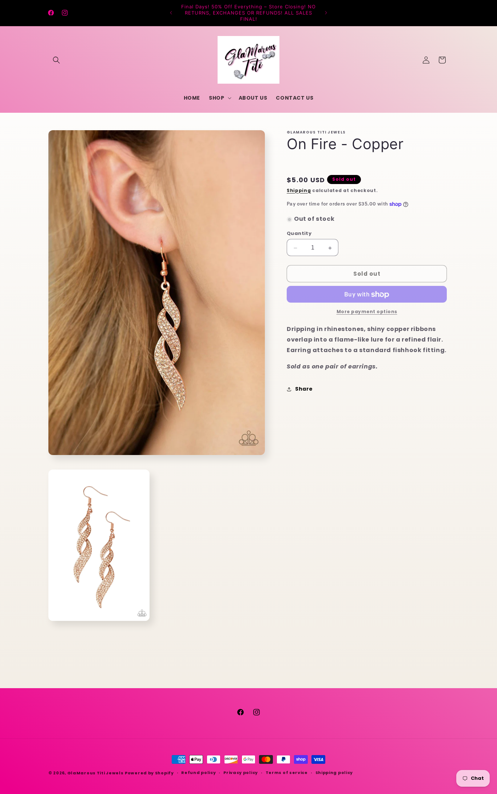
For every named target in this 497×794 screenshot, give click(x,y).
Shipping (299, 190)
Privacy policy (240, 772)
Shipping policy (334, 772)
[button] (56, 60)
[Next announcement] (326, 13)
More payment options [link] (367, 312)
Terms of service (287, 772)
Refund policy (198, 772)
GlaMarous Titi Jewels (95, 773)
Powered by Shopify (149, 773)
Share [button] (304, 389)
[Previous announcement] (171, 13)
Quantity (299, 233)
